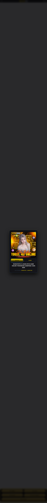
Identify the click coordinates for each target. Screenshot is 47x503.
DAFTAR (17, 260)
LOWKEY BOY (29, 270)
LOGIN (30, 260)
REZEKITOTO (23, 270)
